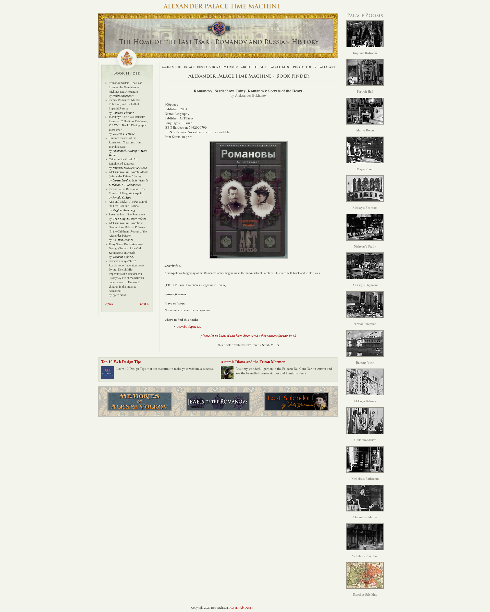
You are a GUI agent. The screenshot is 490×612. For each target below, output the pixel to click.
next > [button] (144, 303)
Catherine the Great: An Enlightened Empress (123, 161)
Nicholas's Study (365, 246)
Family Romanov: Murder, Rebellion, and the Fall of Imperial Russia (125, 104)
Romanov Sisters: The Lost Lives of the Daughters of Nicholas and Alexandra (125, 87)
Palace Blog (280, 67)
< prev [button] (109, 303)
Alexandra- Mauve (365, 517)
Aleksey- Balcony (365, 401)
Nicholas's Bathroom (365, 478)
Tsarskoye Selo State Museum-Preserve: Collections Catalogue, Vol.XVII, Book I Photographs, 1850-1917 (128, 123)
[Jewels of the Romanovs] (218, 401)
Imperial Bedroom (365, 53)
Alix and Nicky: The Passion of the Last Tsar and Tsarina (128, 203)
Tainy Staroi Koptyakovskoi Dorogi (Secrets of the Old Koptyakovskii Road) (126, 248)
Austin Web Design (241, 607)
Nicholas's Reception (364, 556)
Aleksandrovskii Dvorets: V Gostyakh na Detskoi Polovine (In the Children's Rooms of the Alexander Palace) (128, 229)
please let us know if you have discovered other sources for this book (248, 335)
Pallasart (326, 67)
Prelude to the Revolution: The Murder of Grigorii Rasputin (127, 191)
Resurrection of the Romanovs (127, 214)
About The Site (254, 67)
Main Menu (171, 67)
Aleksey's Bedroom (364, 207)
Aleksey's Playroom (365, 285)
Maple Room (365, 169)
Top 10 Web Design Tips (121, 361)
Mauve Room (365, 130)
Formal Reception (364, 324)
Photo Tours (304, 67)
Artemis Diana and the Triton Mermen (253, 361)
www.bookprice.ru (189, 326)
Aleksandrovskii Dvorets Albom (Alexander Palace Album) (128, 174)
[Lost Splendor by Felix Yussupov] (297, 401)
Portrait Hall (365, 91)
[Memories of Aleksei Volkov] (140, 401)
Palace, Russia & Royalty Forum (211, 67)
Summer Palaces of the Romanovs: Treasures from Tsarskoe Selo (125, 142)
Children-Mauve (365, 440)
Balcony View (365, 362)
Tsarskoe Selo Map (365, 594)
